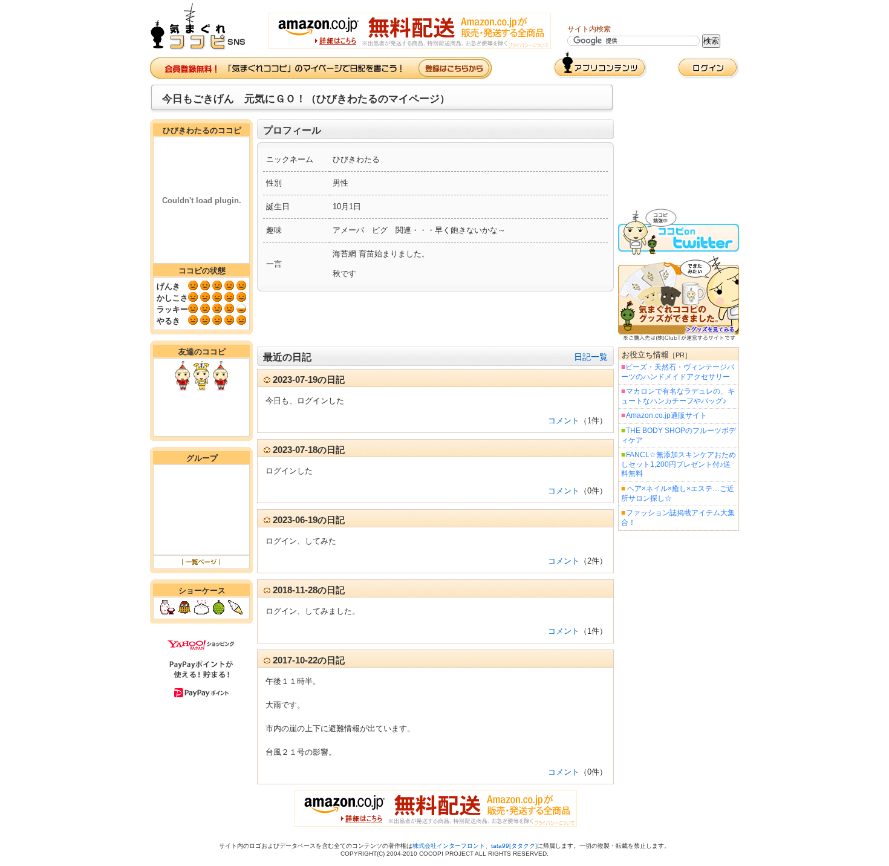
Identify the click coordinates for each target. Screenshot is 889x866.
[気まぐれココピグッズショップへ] (678, 338)
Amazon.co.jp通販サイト (666, 415)
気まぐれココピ (203, 27)
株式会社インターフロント (448, 845)
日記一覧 (591, 357)
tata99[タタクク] (514, 845)
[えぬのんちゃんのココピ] (182, 388)
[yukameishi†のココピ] (220, 388)
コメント (563, 420)
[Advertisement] (435, 319)
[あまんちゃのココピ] (202, 388)
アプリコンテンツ (600, 65)
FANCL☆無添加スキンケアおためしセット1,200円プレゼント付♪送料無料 (678, 464)
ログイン (708, 68)
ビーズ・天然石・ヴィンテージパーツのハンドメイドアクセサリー (677, 372)
